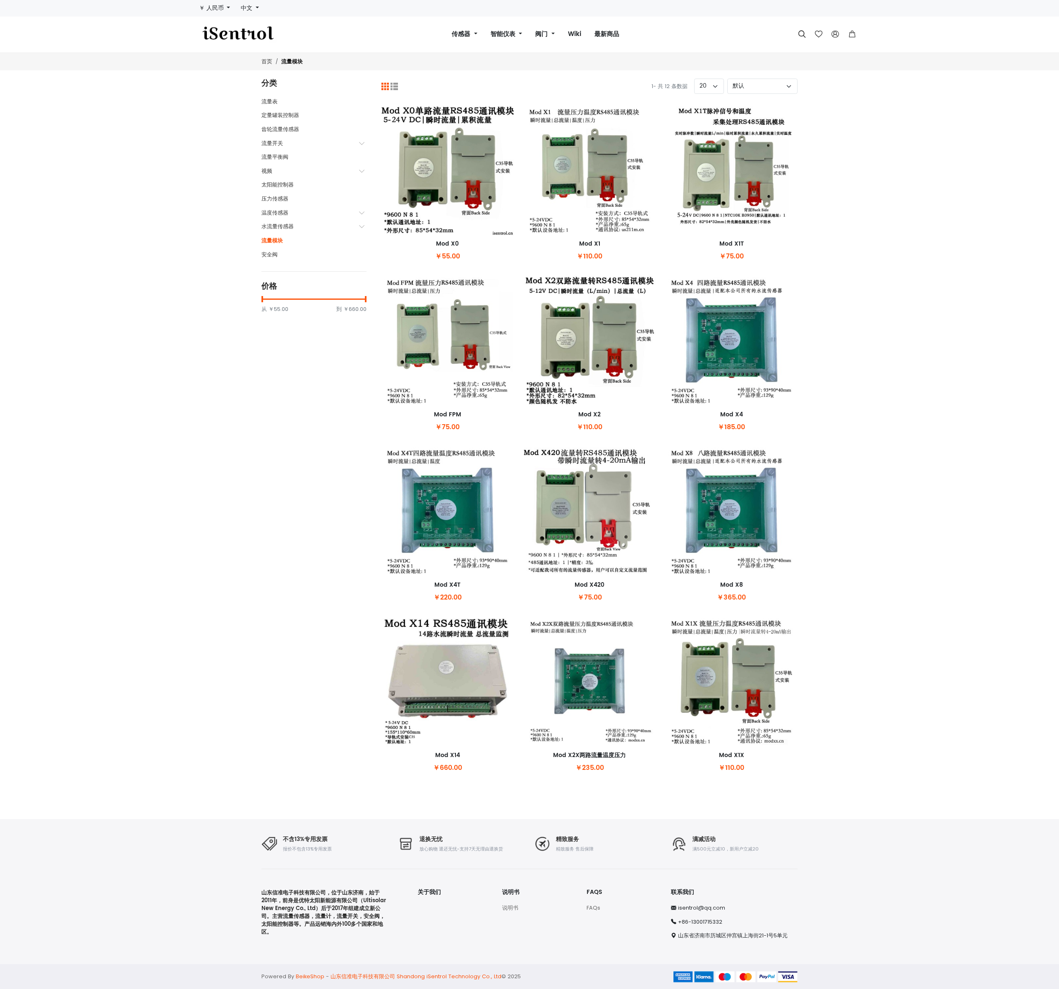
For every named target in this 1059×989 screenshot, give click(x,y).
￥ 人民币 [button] (212, 8)
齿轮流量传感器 (280, 129)
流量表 (269, 101)
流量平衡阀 (274, 156)
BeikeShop (310, 976)
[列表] (394, 86)
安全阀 (269, 254)
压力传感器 (274, 198)
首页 (266, 61)
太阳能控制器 (277, 184)
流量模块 (292, 61)
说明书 (510, 907)
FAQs (593, 907)
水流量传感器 (277, 226)
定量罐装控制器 (280, 115)
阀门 (542, 34)
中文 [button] (247, 8)
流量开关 (272, 143)
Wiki (574, 34)
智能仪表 (504, 34)
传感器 (462, 34)
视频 (266, 170)
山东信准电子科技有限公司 (363, 976)
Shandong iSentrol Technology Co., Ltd (449, 976)
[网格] (385, 86)
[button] (852, 34)
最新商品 (606, 34)
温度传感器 (274, 212)
